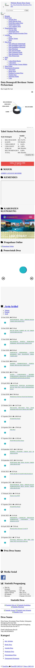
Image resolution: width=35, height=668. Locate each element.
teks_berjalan (9, 641)
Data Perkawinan (14, 56)
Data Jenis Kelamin (15, 50)
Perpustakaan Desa (10, 655)
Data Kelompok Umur (15, 54)
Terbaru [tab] (7, 310)
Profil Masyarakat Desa (16, 23)
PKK (10, 40)
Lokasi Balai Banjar (15, 61)
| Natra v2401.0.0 (28, 666)
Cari (27, 10)
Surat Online (8, 66)
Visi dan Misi (13, 30)
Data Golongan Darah (15, 52)
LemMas (7, 35)
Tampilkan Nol (29, 155)
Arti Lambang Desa (15, 26)
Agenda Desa (9, 648)
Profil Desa (8, 18)
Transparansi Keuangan (12, 68)
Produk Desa (13, 75)
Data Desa (8, 42)
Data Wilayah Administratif (17, 44)
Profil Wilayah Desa (15, 21)
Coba (10, 78)
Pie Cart (10, 89)
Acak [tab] (6, 314)
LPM (10, 37)
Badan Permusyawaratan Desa (18, 33)
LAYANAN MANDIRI (14, 173)
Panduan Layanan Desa (16, 73)
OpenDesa (5, 666)
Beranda (7, 16)
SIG (6, 59)
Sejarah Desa (13, 19)
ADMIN (3, 173)
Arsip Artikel (11, 306)
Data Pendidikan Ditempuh (17, 47)
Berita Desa (12, 71)
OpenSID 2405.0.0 (16, 666)
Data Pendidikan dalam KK (17, 45)
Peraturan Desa (9, 651)
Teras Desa (12, 69)
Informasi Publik (14, 76)
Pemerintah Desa (14, 31)
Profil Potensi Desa (14, 25)
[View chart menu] (32, 92)
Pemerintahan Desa (11, 28)
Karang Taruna (13, 38)
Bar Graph (4, 89)
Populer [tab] (7, 312)
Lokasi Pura (12, 62)
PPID (6, 57)
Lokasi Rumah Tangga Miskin (18, 64)
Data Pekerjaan (13, 49)
